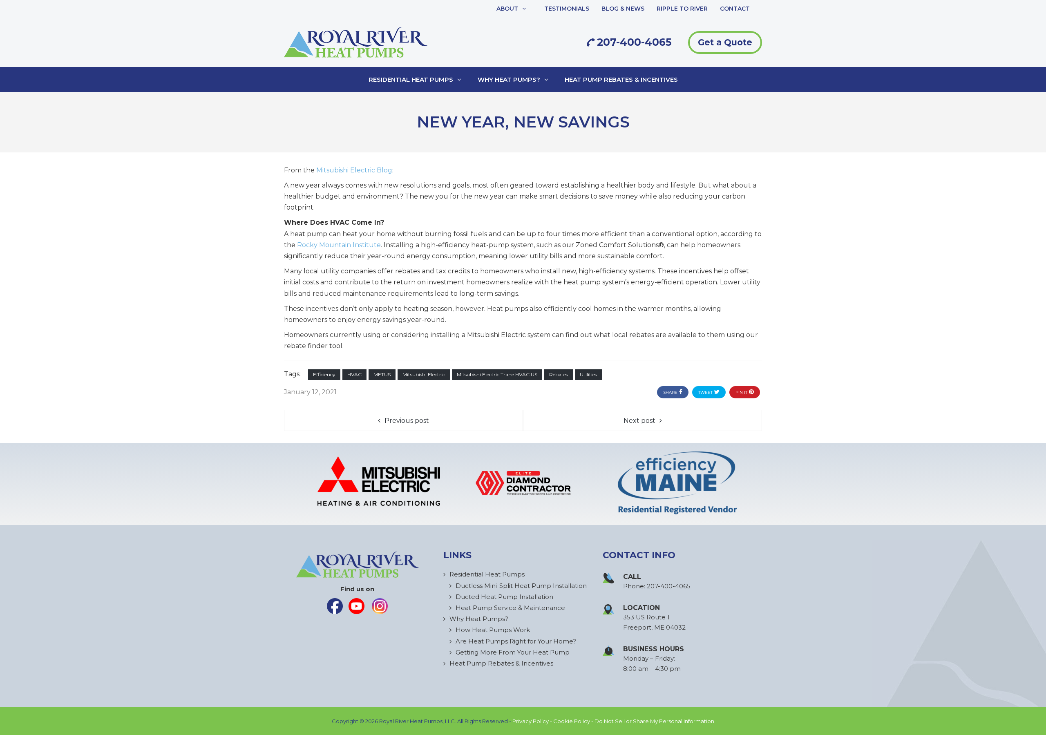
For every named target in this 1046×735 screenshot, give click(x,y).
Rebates (558, 374)
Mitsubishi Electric (423, 374)
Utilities (588, 374)
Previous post (406, 420)
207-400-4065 (633, 42)
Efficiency (324, 374)
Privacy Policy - (532, 721)
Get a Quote (725, 42)
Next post (639, 420)
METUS (382, 374)
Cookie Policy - (574, 721)
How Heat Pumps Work (493, 630)
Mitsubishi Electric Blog (354, 170)
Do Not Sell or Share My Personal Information (654, 721)
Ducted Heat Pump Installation (504, 597)
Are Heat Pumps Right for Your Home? (516, 641)
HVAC (354, 374)
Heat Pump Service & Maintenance (510, 608)
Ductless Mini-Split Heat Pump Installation (521, 586)
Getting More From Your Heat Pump (513, 652)
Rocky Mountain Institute (339, 245)
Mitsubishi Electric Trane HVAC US (497, 374)
